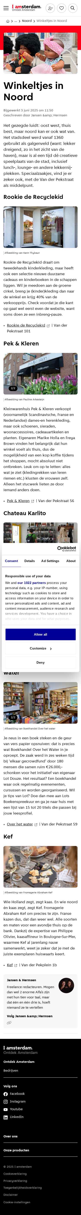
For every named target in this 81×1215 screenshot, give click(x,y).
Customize (38, 648)
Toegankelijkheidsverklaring (22, 1188)
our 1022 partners (31, 583)
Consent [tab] (11, 560)
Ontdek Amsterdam (19, 1062)
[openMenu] (6, 8)
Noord (27, 21)
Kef (10, 965)
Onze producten (16, 1150)
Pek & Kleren (18, 501)
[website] (9, 1023)
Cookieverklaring (15, 1174)
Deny (40, 662)
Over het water (20, 824)
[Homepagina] (8, 21)
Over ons (10, 1136)
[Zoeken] (73, 8)
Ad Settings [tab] (50, 560)
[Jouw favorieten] (61, 8)
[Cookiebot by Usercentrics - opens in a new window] (57, 549)
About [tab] (71, 560)
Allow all (40, 634)
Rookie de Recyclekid (26, 326)
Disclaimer (10, 1195)
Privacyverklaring (15, 1181)
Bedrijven (10, 1070)
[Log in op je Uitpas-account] (50, 8)
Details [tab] (29, 560)
